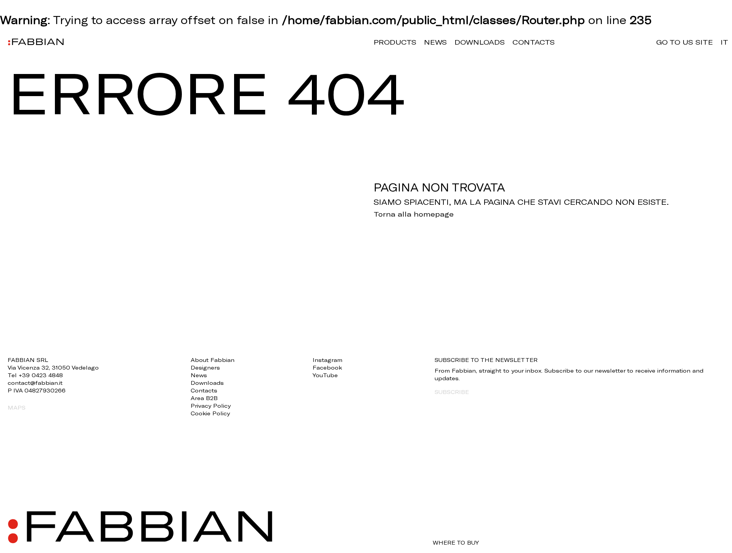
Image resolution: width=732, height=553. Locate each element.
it (724, 42)
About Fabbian (212, 360)
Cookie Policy (210, 413)
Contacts (533, 42)
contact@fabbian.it (35, 382)
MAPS (17, 407)
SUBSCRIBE (452, 392)
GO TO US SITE (684, 42)
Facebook (327, 367)
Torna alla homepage (414, 214)
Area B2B (204, 398)
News (435, 42)
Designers (205, 367)
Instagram (327, 360)
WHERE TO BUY (456, 542)
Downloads (479, 42)
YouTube (325, 375)
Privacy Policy (211, 405)
